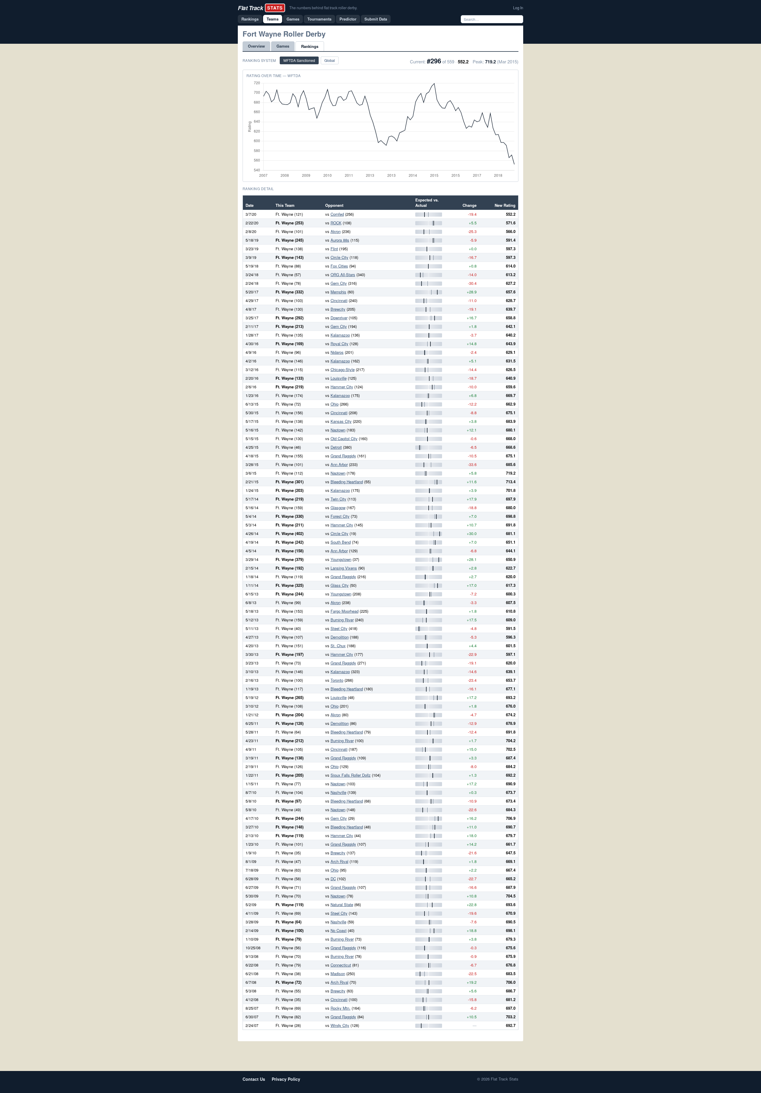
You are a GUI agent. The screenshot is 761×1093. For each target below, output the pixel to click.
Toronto (337, 680)
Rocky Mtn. (340, 1008)
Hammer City (342, 387)
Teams (273, 19)
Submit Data (375, 19)
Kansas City (341, 421)
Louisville (339, 378)
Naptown (338, 430)
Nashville (338, 792)
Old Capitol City (344, 438)
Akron (336, 231)
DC (333, 878)
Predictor (347, 19)
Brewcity (338, 309)
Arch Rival (339, 861)
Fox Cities (339, 266)
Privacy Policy (286, 1079)
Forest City (340, 516)
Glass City (340, 585)
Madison (338, 973)
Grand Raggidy (343, 456)
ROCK (336, 223)
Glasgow (338, 507)
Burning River (342, 620)
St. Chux (338, 645)
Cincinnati (339, 300)
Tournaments (319, 19)
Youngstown (341, 559)
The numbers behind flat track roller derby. (323, 7)
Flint (334, 248)
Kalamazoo (340, 335)
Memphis (338, 292)
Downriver (339, 317)
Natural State (342, 904)
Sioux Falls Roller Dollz (351, 775)
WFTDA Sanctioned (299, 60)
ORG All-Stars (343, 274)
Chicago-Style (343, 369)
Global (329, 60)
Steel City (339, 628)
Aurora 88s (340, 240)
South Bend (341, 542)
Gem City (339, 283)
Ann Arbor (339, 464)
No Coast (339, 930)
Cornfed (337, 214)
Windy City (340, 1025)
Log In (518, 7)
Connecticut (341, 965)
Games (293, 19)
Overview (256, 46)
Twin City (338, 499)
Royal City (339, 343)
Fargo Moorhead (345, 611)
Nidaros (337, 352)
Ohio (335, 404)
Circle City (339, 257)
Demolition (340, 637)
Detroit (336, 447)
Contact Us (254, 1079)
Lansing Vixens (344, 568)
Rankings (250, 19)
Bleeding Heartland (347, 481)
